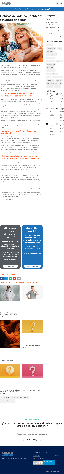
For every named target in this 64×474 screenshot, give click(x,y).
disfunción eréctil (50, 58)
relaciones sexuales (22, 397)
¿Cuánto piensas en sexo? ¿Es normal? (31, 346)
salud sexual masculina (7, 401)
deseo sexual (50, 51)
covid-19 (60, 48)
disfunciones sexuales (52, 54)
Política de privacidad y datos (53, 471)
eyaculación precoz (51, 64)
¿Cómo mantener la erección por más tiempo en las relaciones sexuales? (10, 391)
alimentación (50, 45)
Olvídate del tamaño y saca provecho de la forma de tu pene (8, 314)
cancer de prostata (51, 48)
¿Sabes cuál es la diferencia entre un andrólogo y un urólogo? (52, 98)
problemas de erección (52, 74)
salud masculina (50, 80)
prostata (48, 77)
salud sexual (59, 80)
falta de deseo (50, 67)
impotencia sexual (51, 70)
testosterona (49, 86)
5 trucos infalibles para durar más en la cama (52, 112)
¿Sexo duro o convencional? (31, 390)
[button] (57, 3)
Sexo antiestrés (27, 312)
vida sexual (57, 86)
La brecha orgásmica (6, 361)
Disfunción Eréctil (51, 27)
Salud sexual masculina (52, 37)
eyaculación (59, 61)
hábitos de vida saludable (8, 397)
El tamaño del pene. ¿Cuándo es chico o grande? (52, 129)
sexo (60, 83)
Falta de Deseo (50, 34)
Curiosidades (49, 19)
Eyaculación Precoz (51, 31)
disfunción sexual (51, 61)
